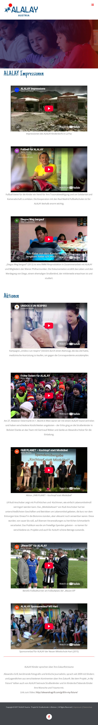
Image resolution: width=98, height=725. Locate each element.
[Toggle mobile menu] (92, 4)
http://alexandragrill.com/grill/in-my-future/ (57, 692)
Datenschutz (87, 707)
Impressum (78, 707)
